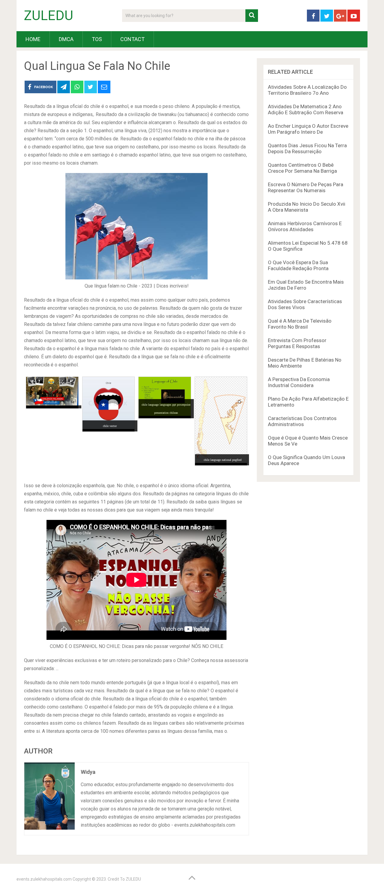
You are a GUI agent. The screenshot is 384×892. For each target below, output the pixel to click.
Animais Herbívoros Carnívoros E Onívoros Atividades (305, 226)
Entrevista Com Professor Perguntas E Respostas (297, 343)
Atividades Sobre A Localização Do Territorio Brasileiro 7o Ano (307, 90)
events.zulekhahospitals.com (44, 879)
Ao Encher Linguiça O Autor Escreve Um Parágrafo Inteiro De (308, 129)
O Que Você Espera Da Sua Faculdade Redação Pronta (298, 265)
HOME (33, 39)
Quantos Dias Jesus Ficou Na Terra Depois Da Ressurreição (307, 148)
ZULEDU (48, 15)
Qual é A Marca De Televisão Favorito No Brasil (300, 324)
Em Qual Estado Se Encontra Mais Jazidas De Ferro (306, 285)
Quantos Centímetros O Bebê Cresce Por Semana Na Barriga (302, 168)
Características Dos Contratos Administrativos (302, 421)
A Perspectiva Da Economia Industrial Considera (299, 382)
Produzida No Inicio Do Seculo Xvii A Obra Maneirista (306, 207)
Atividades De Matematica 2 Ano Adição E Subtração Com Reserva (305, 109)
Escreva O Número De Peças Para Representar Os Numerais (305, 187)
